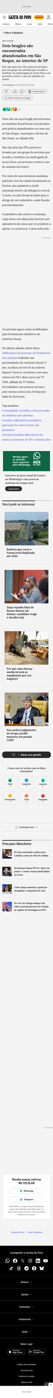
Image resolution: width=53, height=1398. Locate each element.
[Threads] (19, 1268)
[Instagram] (30, 1261)
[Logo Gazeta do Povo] (20, 17)
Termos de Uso (26, 1370)
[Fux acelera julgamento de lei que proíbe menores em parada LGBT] (26, 709)
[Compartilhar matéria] (15, 91)
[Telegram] (26, 1268)
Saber (40, 24)
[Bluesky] (42, 1268)
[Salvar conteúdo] (22, 91)
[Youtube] (45, 1261)
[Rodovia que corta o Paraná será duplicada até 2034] (26, 528)
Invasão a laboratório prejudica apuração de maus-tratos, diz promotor (21, 425)
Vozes (29, 24)
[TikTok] (11, 1268)
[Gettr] (34, 1268)
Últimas (18, 24)
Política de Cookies (26, 1376)
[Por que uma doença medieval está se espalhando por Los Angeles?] (26, 648)
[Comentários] (6, 91)
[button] (26, 828)
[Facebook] (15, 1261)
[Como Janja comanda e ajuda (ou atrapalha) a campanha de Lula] (7, 889)
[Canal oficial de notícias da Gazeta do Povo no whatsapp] (7, 1261)
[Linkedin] (38, 1261)
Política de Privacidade (26, 1364)
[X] (23, 1261)
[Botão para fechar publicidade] (51, 1385)
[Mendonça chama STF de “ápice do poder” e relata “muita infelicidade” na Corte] (7, 871)
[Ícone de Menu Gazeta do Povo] (4, 17)
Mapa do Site (26, 1382)
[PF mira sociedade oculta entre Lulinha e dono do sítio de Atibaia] (7, 854)
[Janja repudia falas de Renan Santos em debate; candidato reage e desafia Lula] (26, 586)
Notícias (6, 24)
